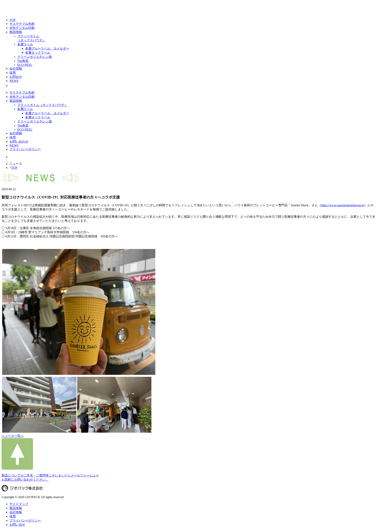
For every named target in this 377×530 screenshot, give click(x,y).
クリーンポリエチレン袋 (34, 56)
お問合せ (15, 76)
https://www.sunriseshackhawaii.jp (342, 205)
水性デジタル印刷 (22, 27)
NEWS (13, 80)
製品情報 (15, 32)
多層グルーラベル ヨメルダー (47, 48)
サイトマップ (18, 504)
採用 (12, 72)
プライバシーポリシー (25, 149)
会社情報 (15, 68)
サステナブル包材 (22, 23)
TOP (12, 20)
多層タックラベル (37, 52)
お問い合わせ (18, 141)
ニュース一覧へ (13, 436)
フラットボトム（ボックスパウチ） (42, 105)
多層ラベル (25, 44)
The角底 (22, 61)
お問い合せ (17, 524)
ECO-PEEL (24, 64)
